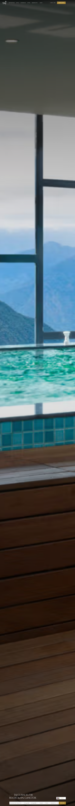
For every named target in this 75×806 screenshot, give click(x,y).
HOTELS (17, 2)
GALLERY (62, 798)
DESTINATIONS (12, 2)
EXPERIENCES (23, 2)
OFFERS (28, 2)
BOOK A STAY (61, 2)
